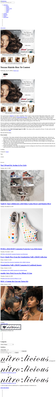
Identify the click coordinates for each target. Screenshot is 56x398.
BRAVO (12, 115)
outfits (7, 11)
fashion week (9, 8)
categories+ (5, 4)
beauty (7, 6)
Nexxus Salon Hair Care (21, 117)
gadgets (7, 9)
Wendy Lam (16, 70)
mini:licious (5, 17)
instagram (5, 14)
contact (4, 16)
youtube (5, 13)
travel (7, 12)
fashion (7, 7)
